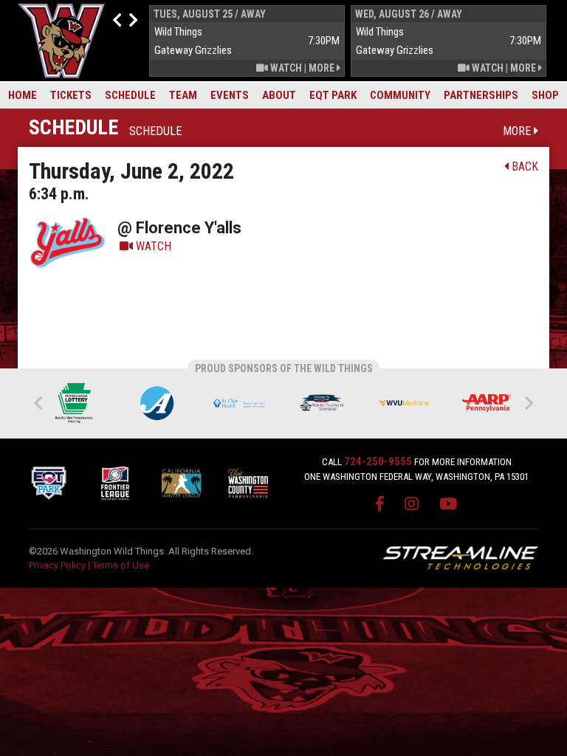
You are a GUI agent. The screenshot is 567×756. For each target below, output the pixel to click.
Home (22, 95)
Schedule (130, 95)
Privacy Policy (57, 565)
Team (183, 95)
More (323, 68)
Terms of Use (120, 565)
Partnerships (481, 95)
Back (523, 166)
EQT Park (333, 95)
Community (400, 95)
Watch (285, 68)
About (279, 95)
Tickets (71, 95)
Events (229, 95)
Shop (545, 95)
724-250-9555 (378, 461)
